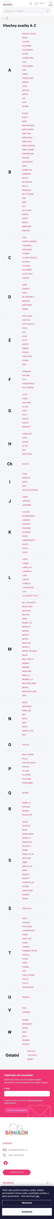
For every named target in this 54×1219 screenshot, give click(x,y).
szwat (25, 899)
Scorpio (26, 826)
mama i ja (27, 623)
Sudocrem (27, 890)
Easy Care (27, 316)
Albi (24, 62)
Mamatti (26, 627)
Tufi (24, 971)
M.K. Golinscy (29, 602)
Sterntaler (28, 882)
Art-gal (26, 90)
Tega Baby (27, 926)
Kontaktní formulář (17, 1172)
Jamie (25, 497)
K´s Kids (26, 512)
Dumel (25, 309)
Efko (24, 328)
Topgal (26, 955)
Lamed (25, 563)
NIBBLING (26, 710)
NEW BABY (27, 706)
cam (24, 237)
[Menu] (50, 3)
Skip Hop (26, 858)
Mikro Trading (29, 651)
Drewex (26, 301)
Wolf (24, 1036)
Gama (25, 398)
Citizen (25, 253)
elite (24, 340)
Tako (24, 918)
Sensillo (26, 838)
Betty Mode (28, 194)
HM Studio (27, 454)
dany (24, 293)
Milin (24, 655)
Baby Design (28, 125)
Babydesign (28, 154)
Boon (25, 218)
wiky (24, 1032)
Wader (25, 1020)
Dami (24, 285)
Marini (25, 631)
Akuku (25, 54)
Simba (25, 850)
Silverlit (26, 846)
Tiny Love (27, 939)
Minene (25, 667)
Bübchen (26, 226)
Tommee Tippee (29, 951)
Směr (24, 862)
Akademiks (27, 50)
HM (23, 450)
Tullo (25, 983)
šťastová (26, 908)
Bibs (24, 202)
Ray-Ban (26, 807)
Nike (24, 723)
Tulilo (25, 979)
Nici (24, 714)
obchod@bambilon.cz (17, 1150)
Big (23, 206)
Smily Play (27, 866)
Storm (25, 886)
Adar (24, 38)
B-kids (25, 113)
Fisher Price (28, 383)
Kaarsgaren (28, 516)
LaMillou (27, 567)
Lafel (25, 559)
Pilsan (25, 771)
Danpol (26, 289)
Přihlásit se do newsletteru (17, 1110)
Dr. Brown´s (28, 297)
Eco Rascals (28, 324)
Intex (25, 482)
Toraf (25, 959)
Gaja (24, 394)
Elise (24, 336)
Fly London (28, 387)
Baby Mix (26, 133)
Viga (24, 1008)
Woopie (25, 1044)
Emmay (25, 348)
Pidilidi (25, 767)
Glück (25, 407)
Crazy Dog (27, 274)
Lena (24, 575)
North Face (28, 731)
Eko (24, 332)
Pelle (25, 759)
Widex (25, 1028)
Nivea (25, 727)
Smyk (24, 870)
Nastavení (27, 1203)
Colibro (26, 266)
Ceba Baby (27, 249)
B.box (25, 117)
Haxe (24, 438)
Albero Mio (28, 58)
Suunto (26, 895)
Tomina (25, 947)
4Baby (30, 1059)
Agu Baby (26, 46)
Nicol (25, 718)
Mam (24, 619)
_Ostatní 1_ (32, 1055)
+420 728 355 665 (16, 1155)
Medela (26, 647)
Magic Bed (27, 606)
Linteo (25, 579)
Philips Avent (29, 763)
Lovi (24, 591)
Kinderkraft (28, 540)
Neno (24, 702)
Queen (25, 793)
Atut (24, 102)
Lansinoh (27, 571)
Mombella (27, 679)
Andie (25, 74)
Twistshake (28, 987)
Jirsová (26, 501)
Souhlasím (27, 1211)
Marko (25, 635)
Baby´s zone (28, 150)
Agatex (25, 42)
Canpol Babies (29, 241)
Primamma (27, 783)
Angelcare (27, 78)
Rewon (25, 811)
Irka (24, 486)
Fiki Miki (26, 375)
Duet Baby (27, 305)
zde (37, 1196)
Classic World (29, 258)
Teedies (25, 922)
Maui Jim (26, 643)
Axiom (25, 106)
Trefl (25, 963)
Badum (25, 158)
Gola (24, 415)
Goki (24, 411)
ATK (24, 98)
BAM (24, 166)
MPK (24, 695)
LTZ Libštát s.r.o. (30, 596)
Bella (25, 186)
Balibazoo (27, 162)
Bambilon (27, 170)
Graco (25, 419)
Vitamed (26, 1012)
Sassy (25, 822)
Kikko (25, 536)
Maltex (25, 615)
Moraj (25, 687)
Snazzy (25, 874)
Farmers (26, 371)
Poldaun (26, 779)
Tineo (25, 935)
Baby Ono (27, 141)
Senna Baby (28, 834)
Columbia (27, 270)
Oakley (25, 745)
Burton (26, 230)
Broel (25, 222)
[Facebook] (5, 1162)
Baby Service (28, 146)
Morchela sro (29, 691)
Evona (25, 360)
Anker (25, 82)
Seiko (25, 830)
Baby (24, 121)
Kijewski (26, 532)
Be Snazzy (27, 182)
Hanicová (27, 434)
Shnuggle (27, 842)
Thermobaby (28, 930)
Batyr (25, 178)
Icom (24, 474)
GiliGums (26, 402)
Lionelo (26, 583)
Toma (25, 943)
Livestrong (28, 587)
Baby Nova (27, 137)
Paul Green (28, 754)
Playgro (26, 775)
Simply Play (28, 854)
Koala (25, 548)
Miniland (26, 671)
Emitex (25, 344)
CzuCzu (25, 278)
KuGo (24, 552)
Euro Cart (27, 356)
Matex (25, 639)
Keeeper (26, 524)
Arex (24, 86)
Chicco (25, 464)
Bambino (26, 174)
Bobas (25, 214)
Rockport (27, 815)
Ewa (24, 364)
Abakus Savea (29, 34)
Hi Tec (25, 446)
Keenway (26, 528)
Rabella (26, 803)
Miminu (25, 663)
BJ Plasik (26, 210)
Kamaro (26, 520)
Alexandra (27, 66)
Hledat (47, 11)
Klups (25, 544)
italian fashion (30, 490)
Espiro (25, 352)
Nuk (24, 735)
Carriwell (27, 245)
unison (25, 997)
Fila (24, 379)
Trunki (25, 967)
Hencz (25, 442)
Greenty (26, 427)
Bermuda (26, 190)
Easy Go (26, 320)
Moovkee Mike (29, 683)
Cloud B (26, 262)
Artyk (25, 94)
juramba (26, 505)
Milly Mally (28, 659)
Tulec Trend (28, 975)
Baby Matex (28, 129)
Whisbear (27, 1024)
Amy (24, 70)
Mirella (26, 675)
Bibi (24, 198)
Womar (25, 1040)
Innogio (26, 478)
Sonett (25, 878)
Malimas (26, 611)
